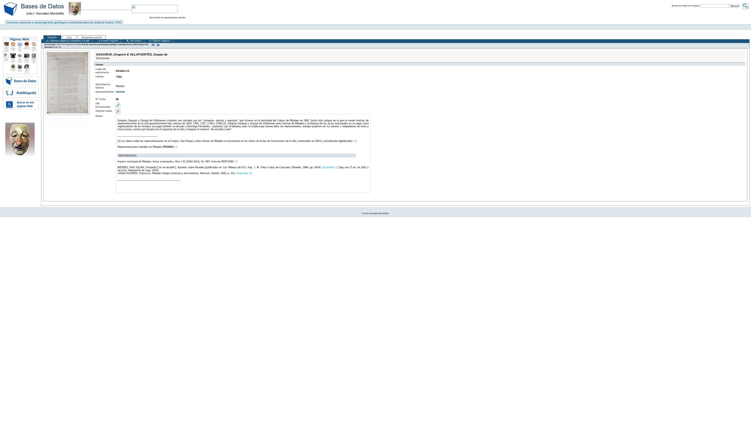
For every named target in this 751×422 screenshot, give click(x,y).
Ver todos (135, 40)
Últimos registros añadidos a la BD (69, 40)
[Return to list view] (68, 121)
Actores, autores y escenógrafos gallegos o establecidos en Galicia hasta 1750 (64, 22)
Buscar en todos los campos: (686, 5)
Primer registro (110, 40)
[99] (158, 44)
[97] (152, 44)
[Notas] (118, 111)
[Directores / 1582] (67, 82)
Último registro (161, 40)
